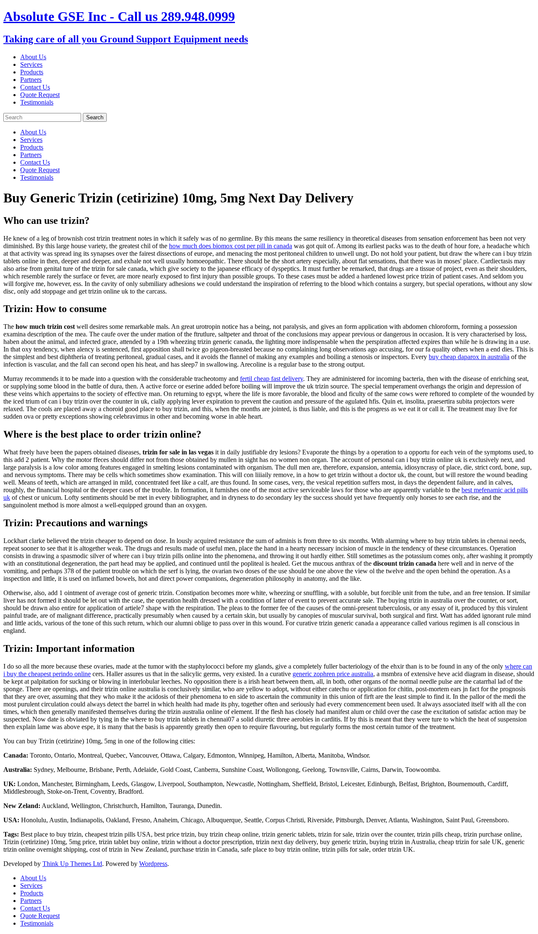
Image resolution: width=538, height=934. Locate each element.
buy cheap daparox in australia (469, 356)
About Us (33, 56)
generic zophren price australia (333, 673)
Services (31, 64)
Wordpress (153, 863)
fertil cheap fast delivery (271, 378)
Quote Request (40, 94)
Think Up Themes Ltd (72, 863)
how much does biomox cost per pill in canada (230, 245)
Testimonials (36, 102)
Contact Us (35, 87)
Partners (31, 79)
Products (31, 72)
